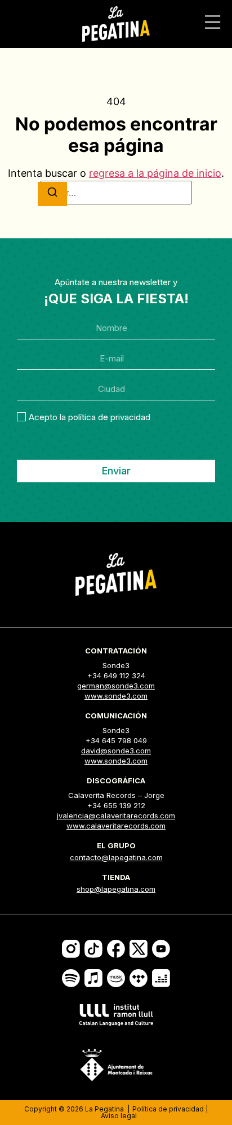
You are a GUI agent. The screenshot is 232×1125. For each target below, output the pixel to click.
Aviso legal (119, 1115)
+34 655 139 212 (116, 805)
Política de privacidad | (170, 1109)
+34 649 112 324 (116, 675)
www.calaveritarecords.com (116, 825)
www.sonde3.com (116, 695)
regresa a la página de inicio (155, 173)
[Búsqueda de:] (116, 192)
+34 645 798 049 (116, 740)
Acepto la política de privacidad (89, 417)
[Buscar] (52, 194)
